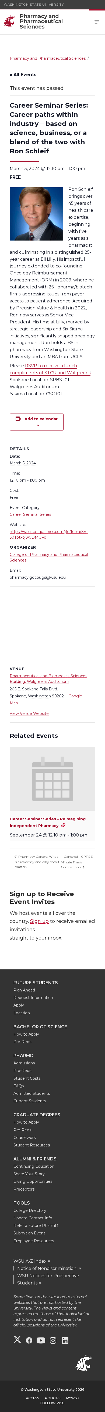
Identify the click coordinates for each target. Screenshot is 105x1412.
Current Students (29, 1101)
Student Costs (26, 1078)
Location (21, 1013)
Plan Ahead (24, 990)
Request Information (33, 997)
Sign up (39, 921)
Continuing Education (33, 1166)
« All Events (23, 74)
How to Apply (26, 1034)
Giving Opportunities (32, 1181)
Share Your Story (29, 1173)
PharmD (23, 1055)
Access (32, 1398)
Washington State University (34, 4)
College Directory (29, 1210)
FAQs (18, 1085)
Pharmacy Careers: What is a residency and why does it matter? (37, 862)
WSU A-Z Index (30, 1261)
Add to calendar (41, 418)
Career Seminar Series (30, 514)
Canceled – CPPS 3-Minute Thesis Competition (77, 862)
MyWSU (72, 1398)
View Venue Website (29, 713)
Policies (52, 1398)
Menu (97, 21)
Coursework (24, 1137)
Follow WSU (52, 1403)
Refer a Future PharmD (35, 1225)
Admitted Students (31, 1093)
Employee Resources (33, 1240)
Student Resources (31, 1145)
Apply (18, 1005)
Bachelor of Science (40, 1026)
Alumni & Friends (35, 1159)
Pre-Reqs (22, 1041)
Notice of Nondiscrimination (47, 1268)
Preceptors (23, 1189)
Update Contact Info (32, 1218)
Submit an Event (29, 1233)
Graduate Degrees (36, 1114)
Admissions (24, 1063)
